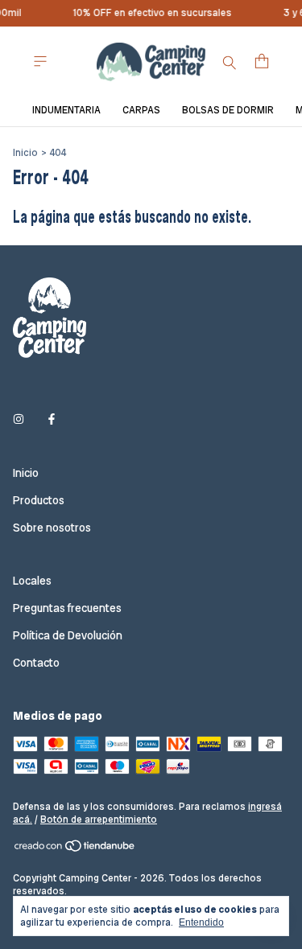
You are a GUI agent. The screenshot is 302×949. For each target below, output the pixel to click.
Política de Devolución (67, 635)
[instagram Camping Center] (18, 420)
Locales (32, 580)
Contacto (36, 662)
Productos (38, 500)
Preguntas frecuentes (67, 608)
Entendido (201, 922)
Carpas (141, 110)
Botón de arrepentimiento (98, 819)
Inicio (25, 152)
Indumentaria (66, 110)
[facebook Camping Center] (51, 420)
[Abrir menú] (40, 61)
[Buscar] (229, 62)
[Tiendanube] (75, 849)
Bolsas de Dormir (228, 110)
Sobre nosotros (52, 527)
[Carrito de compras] (262, 61)
